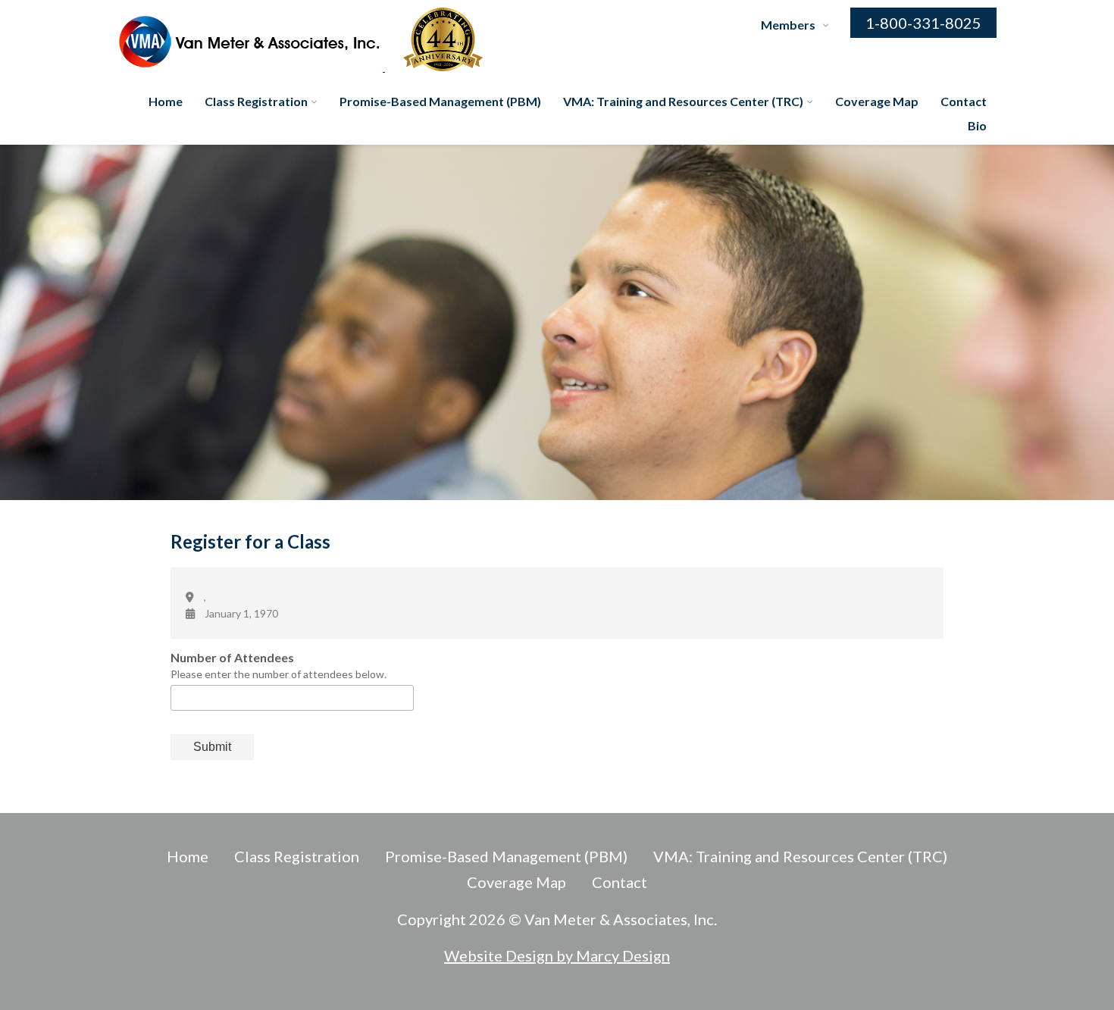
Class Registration (256, 101)
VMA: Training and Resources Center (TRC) (683, 101)
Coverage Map (876, 101)
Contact (963, 101)
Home (166, 101)
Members (788, 24)
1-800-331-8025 (923, 23)
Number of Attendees (232, 657)
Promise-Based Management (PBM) (440, 101)
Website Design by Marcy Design (557, 955)
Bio (977, 125)
